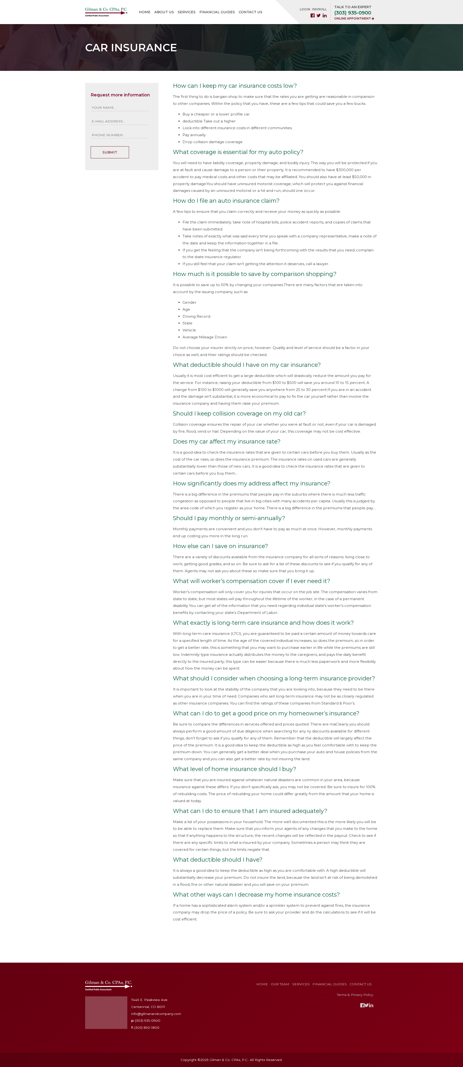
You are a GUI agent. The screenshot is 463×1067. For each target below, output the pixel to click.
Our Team (280, 984)
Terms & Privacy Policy (355, 995)
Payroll (319, 9)
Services (187, 12)
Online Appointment (353, 18)
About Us (164, 12)
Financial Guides (217, 12)
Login (305, 9)
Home (144, 12)
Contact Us (250, 12)
